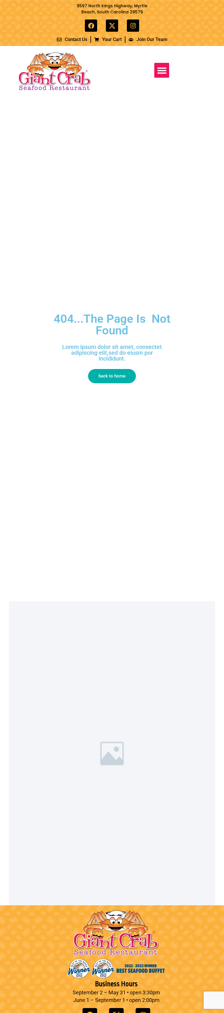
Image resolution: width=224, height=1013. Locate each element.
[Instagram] (133, 25)
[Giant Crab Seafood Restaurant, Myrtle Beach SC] (112, 25)
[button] (161, 70)
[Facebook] (91, 25)
